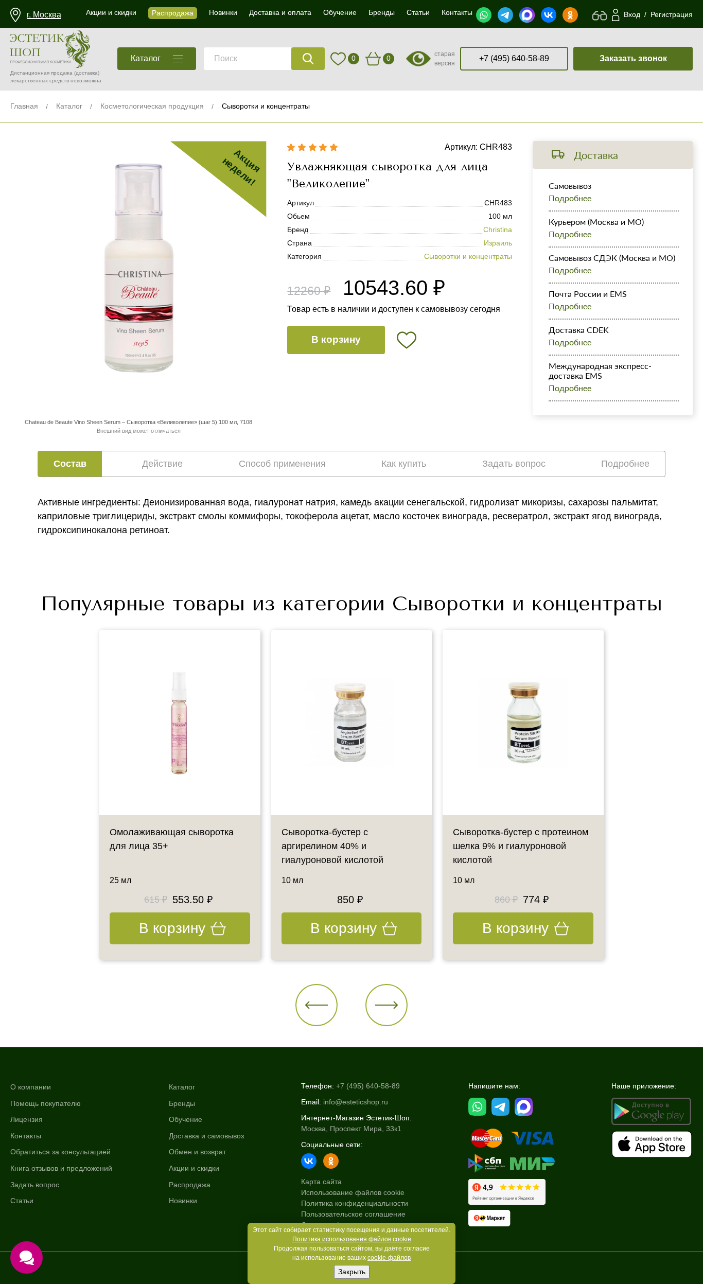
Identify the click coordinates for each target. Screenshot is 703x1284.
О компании (30, 1087)
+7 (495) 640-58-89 (514, 58)
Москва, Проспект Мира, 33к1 (351, 1128)
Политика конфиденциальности (354, 1203)
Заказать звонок (633, 58)
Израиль (498, 243)
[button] (316, 1005)
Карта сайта (321, 1181)
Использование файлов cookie (353, 1192)
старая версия (444, 58)
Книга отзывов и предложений (61, 1168)
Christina (497, 229)
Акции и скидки (194, 1168)
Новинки (183, 1201)
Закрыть (351, 1272)
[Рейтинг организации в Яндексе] (507, 1192)
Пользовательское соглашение (353, 1214)
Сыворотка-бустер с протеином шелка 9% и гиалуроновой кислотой (520, 846)
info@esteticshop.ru (355, 1102)
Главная (24, 106)
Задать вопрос (34, 1185)
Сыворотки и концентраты (266, 106)
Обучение (185, 1119)
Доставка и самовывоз (206, 1136)
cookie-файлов (389, 1257)
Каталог (69, 106)
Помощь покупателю (45, 1103)
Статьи (21, 1201)
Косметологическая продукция (152, 106)
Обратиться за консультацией (60, 1152)
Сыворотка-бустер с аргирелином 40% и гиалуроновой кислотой (332, 846)
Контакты (25, 1136)
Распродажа (189, 1185)
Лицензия (26, 1119)
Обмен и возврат (197, 1152)
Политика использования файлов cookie (351, 1239)
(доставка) (86, 73)
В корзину (336, 339)
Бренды (182, 1103)
